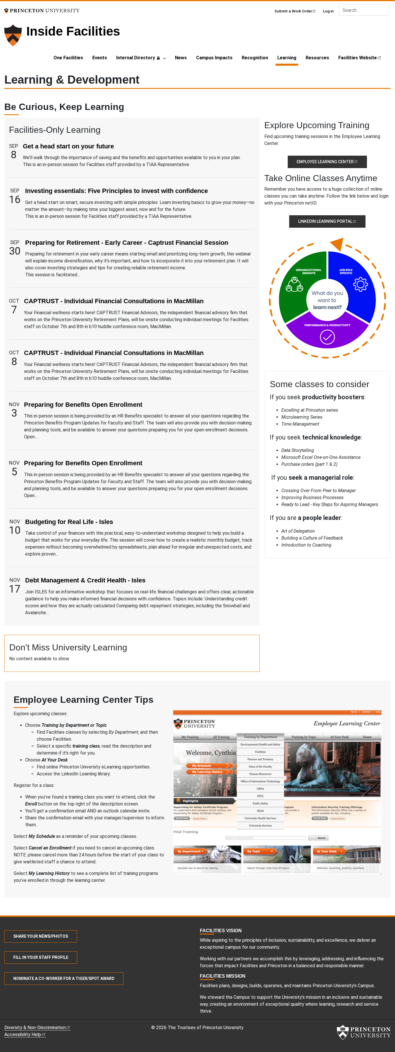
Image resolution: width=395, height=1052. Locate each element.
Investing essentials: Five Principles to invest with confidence (116, 190)
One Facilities (68, 57)
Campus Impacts (214, 57)
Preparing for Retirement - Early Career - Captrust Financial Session (126, 242)
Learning (287, 57)
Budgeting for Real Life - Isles (69, 521)
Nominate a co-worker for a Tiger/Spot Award (64, 978)
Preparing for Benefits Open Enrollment (83, 404)
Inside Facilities (73, 31)
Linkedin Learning (325, 221)
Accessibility (22, 1034)
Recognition (255, 57)
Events (99, 57)
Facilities (357, 57)
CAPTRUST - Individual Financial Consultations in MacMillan (114, 301)
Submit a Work (293, 11)
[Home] (15, 37)
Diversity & (35, 1027)
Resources (317, 57)
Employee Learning (325, 161)
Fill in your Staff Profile (40, 957)
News (181, 57)
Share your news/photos (40, 936)
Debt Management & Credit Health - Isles (85, 580)
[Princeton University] (42, 10)
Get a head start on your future (68, 146)
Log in (328, 11)
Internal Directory (135, 57)
